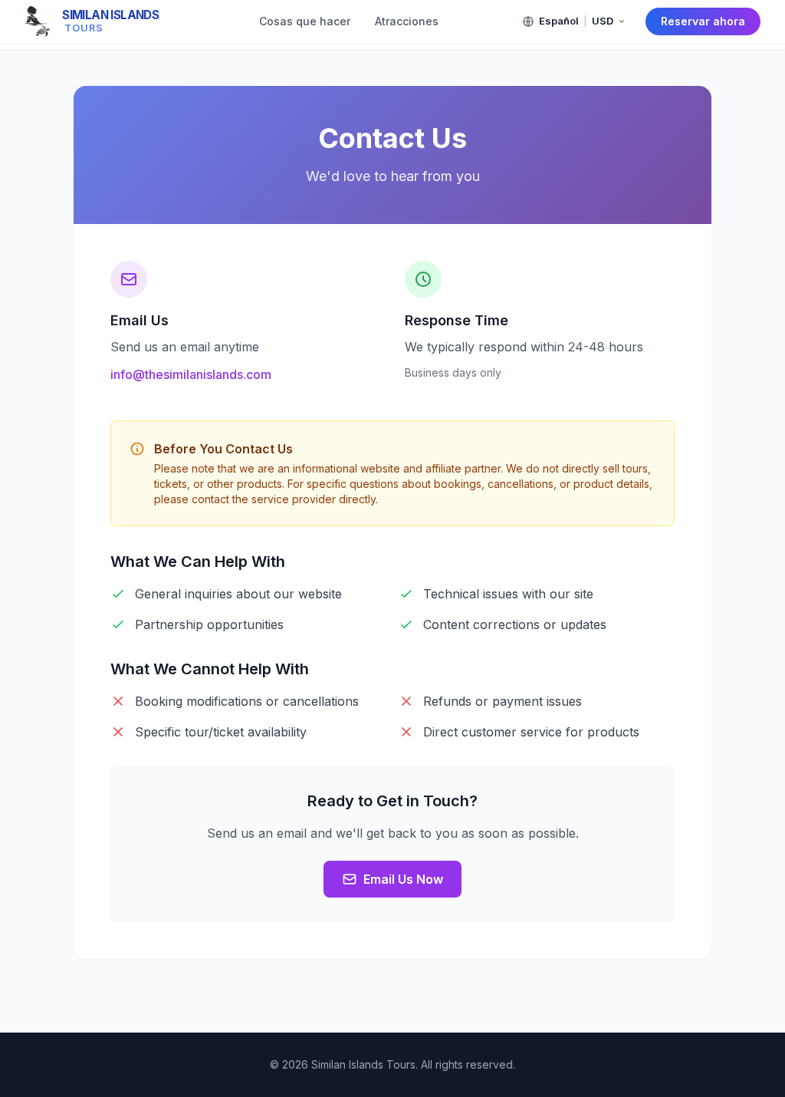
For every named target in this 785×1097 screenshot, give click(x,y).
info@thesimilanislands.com (190, 374)
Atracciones (406, 21)
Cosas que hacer (304, 21)
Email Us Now (403, 879)
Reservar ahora (703, 21)
